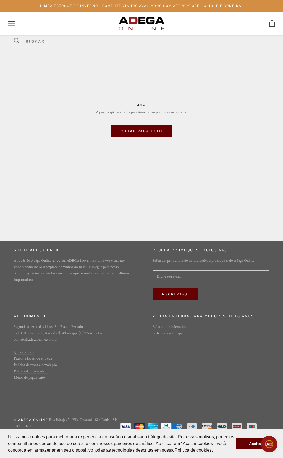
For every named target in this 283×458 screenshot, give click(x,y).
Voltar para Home (141, 131)
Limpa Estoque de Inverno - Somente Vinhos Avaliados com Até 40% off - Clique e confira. (141, 6)
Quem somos (24, 352)
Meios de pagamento (29, 377)
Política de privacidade (31, 371)
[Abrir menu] (11, 23)
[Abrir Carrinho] (272, 23)
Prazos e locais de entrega (33, 358)
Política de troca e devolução (35, 364)
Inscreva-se (175, 294)
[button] (215, 451)
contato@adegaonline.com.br (36, 339)
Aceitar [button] (255, 443)
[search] (145, 41)
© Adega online (31, 420)
